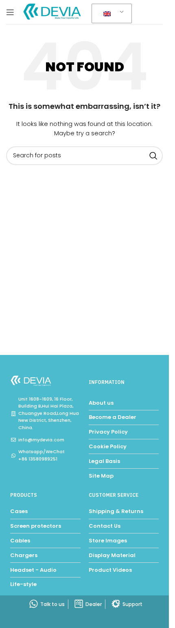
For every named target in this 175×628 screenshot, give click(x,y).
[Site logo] (52, 11)
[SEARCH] (153, 155)
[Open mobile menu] (10, 12)
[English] (110, 14)
